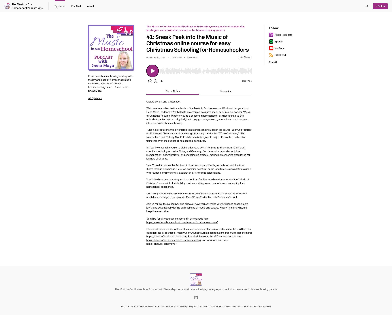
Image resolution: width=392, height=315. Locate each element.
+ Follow (380, 6)
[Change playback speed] (162, 81)
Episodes (60, 6)
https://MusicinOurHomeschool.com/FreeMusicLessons (177, 236)
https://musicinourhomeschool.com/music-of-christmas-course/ (182, 222)
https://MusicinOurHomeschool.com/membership (173, 240)
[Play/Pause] (152, 71)
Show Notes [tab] (173, 91)
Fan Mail (76, 6)
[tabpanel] (199, 174)
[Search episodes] (367, 6)
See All (273, 62)
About (90, 6)
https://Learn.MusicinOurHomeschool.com (200, 232)
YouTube (280, 48)
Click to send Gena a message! (163, 101)
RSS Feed (280, 55)
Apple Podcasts (283, 34)
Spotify (279, 41)
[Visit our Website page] (196, 297)
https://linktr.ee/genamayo (160, 243)
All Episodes (95, 98)
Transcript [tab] (225, 91)
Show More (95, 90)
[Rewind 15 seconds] (150, 81)
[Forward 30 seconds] (155, 81)
